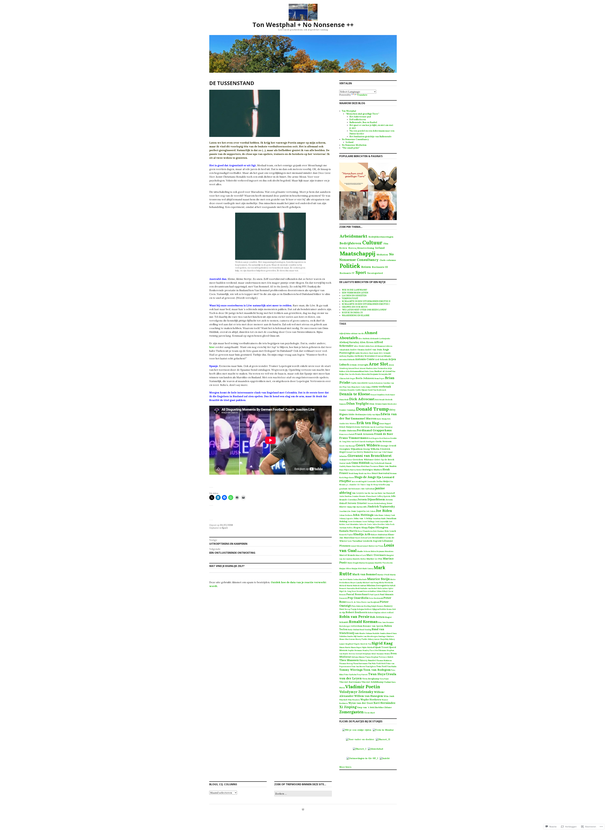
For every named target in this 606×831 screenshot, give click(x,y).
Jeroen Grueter (357, 503)
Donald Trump (372, 409)
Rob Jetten (377, 617)
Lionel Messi (356, 546)
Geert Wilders (368, 445)
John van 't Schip (363, 518)
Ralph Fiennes (377, 606)
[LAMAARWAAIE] (382, 177)
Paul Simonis (386, 594)
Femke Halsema (347, 430)
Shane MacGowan (347, 639)
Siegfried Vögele (352, 644)
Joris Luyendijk (381, 521)
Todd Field (381, 663)
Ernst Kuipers (347, 426)
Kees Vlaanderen (365, 531)
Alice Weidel (359, 346)
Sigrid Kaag (382, 643)
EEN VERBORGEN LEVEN (355, 292)
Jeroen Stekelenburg (376, 503)
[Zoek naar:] (303, 794)
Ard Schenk (381, 359)
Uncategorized (375, 273)
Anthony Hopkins (346, 356)
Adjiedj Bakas (345, 333)
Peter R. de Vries (353, 602)
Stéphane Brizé (369, 654)
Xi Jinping (347, 707)
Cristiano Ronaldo (347, 390)
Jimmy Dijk (351, 507)
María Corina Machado (357, 579)
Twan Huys (376, 674)
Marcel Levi (361, 555)
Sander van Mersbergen (367, 636)
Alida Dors (369, 346)
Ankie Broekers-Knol (364, 353)
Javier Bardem (345, 496)
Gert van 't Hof (380, 452)
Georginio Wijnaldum (350, 449)
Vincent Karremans (350, 682)
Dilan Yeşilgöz (357, 403)
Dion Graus (375, 403)
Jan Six (367, 493)
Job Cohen (370, 511)
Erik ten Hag (367, 423)
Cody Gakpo (366, 387)
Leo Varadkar (355, 540)
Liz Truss (379, 546)
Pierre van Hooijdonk (370, 602)
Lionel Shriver (368, 546)
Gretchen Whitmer (363, 459)
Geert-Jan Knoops (347, 446)
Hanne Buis (351, 466)
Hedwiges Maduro (372, 469)
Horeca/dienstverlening (361, 248)
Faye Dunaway (386, 427)
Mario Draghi (353, 563)
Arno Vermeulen (380, 368)
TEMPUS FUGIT (350, 298)
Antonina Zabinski (347, 359)
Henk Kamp (353, 473)
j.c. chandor (351, 484)
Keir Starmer (378, 531)
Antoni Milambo (384, 356)
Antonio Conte (365, 359)
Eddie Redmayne (357, 414)
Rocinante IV (347, 273)
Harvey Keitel (356, 470)
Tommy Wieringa (351, 670)
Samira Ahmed (386, 633)
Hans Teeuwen (371, 466)
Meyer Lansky (356, 582)
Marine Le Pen (374, 558)
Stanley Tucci (368, 650)
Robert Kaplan (374, 612)
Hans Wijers (344, 470)
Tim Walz (372, 663)
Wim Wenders (354, 700)
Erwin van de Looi (372, 427)
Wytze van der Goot (360, 702)
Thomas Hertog (346, 663)
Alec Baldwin (364, 338)
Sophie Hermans (355, 650)
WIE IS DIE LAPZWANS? (354, 290)
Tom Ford (381, 666)
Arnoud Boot (353, 368)
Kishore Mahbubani (379, 534)
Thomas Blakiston (384, 660)
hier (212, 347)
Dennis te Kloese (354, 394)
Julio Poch (389, 524)
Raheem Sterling (363, 606)
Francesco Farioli (346, 434)
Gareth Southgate (367, 441)
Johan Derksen (345, 515)
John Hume (378, 515)
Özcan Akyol (369, 713)
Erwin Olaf (359, 427)
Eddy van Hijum (373, 414)
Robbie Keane (386, 609)
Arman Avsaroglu (358, 364)
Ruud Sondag (365, 629)
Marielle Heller (359, 559)
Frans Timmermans (353, 438)
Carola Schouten (375, 383)
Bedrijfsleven (350, 243)
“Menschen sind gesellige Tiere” (362, 113)
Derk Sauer (390, 395)
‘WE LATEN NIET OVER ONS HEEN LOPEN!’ (364, 309)
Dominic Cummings (347, 410)
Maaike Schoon (363, 551)
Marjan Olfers (345, 568)
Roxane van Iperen (373, 626)
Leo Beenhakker (376, 537)
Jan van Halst (376, 493)
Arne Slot (378, 364)
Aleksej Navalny (349, 342)
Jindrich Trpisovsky (381, 506)
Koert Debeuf (361, 538)
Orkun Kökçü (382, 591)
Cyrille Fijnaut (361, 390)
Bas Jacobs (350, 374)
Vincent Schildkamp (372, 682)
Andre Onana (357, 349)
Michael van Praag (370, 582)
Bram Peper (379, 378)
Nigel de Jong (345, 591)
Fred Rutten (384, 438)
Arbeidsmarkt (353, 236)
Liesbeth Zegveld (372, 540)
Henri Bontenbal (380, 473)
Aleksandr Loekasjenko (380, 338)
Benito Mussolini (362, 374)
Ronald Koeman (363, 621)
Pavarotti (343, 598)
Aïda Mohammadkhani (355, 371)
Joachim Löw (345, 511)
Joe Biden (384, 511)
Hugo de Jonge (365, 477)
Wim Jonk (388, 696)
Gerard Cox (351, 452)
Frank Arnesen (364, 434)
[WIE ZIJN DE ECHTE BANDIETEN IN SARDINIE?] (353, 205)
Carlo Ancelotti (359, 382)
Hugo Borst (349, 477)
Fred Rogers (373, 438)
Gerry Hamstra (364, 452)
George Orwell (388, 445)
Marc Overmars (376, 555)
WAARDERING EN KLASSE (355, 315)
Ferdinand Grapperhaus (374, 430)
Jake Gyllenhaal (368, 489)
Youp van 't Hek (365, 707)
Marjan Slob (357, 568)
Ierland (350, 142)
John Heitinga (363, 515)
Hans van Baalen (388, 466)
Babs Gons (369, 371)
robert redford (387, 612)
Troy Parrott (362, 674)
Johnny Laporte (346, 518)
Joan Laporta (358, 511)
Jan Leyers (358, 493)
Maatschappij (357, 253)
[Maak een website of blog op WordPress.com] (303, 809)
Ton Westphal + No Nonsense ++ (303, 24)
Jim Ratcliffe (361, 507)
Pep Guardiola (358, 598)
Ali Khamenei (380, 346)
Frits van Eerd (353, 441)
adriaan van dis (357, 333)
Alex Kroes (367, 342)
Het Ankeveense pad (360, 116)
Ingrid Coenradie (368, 481)
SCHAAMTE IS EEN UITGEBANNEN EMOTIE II (366, 301)
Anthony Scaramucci (365, 355)
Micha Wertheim (386, 582)
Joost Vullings (368, 521)
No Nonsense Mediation (354, 145)
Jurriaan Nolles (346, 528)
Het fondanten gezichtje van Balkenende (370, 136)
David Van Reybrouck (377, 390)
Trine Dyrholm (350, 674)
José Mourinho (352, 524)
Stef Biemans (380, 650)
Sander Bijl (351, 636)
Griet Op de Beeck (384, 459)
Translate (362, 95)
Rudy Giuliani (353, 629)
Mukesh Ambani (359, 585)
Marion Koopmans (366, 563)
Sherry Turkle (361, 639)
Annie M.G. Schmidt (382, 353)
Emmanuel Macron (363, 418)
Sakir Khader (360, 633)
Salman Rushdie (373, 633)
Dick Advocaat (361, 399)
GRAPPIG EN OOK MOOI (354, 307)
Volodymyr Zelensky (356, 692)
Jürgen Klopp (360, 527)
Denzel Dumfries (378, 395)
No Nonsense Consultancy (355, 139)
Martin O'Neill (383, 575)
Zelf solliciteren (357, 119)
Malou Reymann (377, 551)
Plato (353, 606)
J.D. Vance (361, 484)
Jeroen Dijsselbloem (371, 499)
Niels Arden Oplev (385, 588)
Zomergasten (351, 712)
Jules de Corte (365, 524)
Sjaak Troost (382, 647)
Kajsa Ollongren (378, 527)
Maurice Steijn (378, 579)
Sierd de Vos (365, 644)
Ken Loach (390, 531)
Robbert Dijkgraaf (372, 609)
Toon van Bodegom (377, 670)
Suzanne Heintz (383, 654)
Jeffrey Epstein (383, 496)
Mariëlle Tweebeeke (384, 563)
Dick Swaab (380, 399)
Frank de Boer (383, 434)
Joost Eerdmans (355, 521)
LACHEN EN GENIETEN (354, 295)
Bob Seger (350, 378)
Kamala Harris (348, 530)
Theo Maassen (349, 660)
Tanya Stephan (371, 657)
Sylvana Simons (358, 657)
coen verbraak (381, 386)
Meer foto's (345, 767)
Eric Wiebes (351, 423)
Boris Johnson (365, 378)
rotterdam (356, 626)
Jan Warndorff (389, 493)
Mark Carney (367, 568)
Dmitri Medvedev (389, 404)
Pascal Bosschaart (357, 594)
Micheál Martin (345, 585)
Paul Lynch (374, 594)
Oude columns (388, 260)
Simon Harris (344, 647)
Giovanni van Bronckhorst (370, 456)
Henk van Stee (365, 473)
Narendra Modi (353, 588)
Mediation (382, 254)
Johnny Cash (389, 515)
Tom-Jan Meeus (358, 666)
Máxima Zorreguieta (378, 585)
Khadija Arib (361, 534)
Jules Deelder (378, 524)
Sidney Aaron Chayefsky (378, 639)
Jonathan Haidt (379, 518)
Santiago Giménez (386, 636)
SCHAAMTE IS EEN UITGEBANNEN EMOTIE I (365, 304)
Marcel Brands (347, 555)
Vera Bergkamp (370, 678)
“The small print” (351, 148)
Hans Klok (360, 466)
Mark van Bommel (364, 574)
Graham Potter (345, 460)
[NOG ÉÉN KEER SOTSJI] (382, 205)
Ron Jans (382, 622)
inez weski (356, 481)
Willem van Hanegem (368, 696)
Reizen (366, 267)
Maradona (389, 551)
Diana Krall (344, 399)
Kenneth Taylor (346, 534)
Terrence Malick (386, 657)
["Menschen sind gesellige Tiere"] (353, 177)
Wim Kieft (343, 700)
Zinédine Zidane (383, 707)
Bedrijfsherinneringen (380, 236)
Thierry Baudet (367, 660)
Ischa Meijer (383, 481)
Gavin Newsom (383, 441)
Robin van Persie (354, 616)
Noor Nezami (357, 591)
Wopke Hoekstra (370, 699)
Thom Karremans (360, 663)
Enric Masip (382, 419)
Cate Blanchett (353, 387)
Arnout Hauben (366, 368)
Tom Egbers (371, 666)
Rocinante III (380, 267)
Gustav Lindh (345, 463)
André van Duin (373, 349)
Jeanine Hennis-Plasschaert (364, 496)
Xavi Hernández (384, 703)
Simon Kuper (356, 647)
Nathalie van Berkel (368, 588)
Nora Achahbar (369, 591)
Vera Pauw (384, 679)
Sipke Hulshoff (368, 647)
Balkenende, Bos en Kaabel (363, 122)
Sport (225, 528)
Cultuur (372, 242)
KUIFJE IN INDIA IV (352, 312)
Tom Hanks (391, 666)
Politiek (350, 265)
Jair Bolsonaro (354, 489)
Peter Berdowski (376, 598)
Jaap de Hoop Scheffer (376, 484)
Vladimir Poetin (362, 687)
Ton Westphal (349, 111)
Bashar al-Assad (383, 371)
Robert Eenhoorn (356, 612)
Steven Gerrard (355, 654)
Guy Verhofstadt (377, 463)
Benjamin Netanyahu (379, 374)
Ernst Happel (385, 423)
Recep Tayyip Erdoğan (354, 609)
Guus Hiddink (360, 463)
